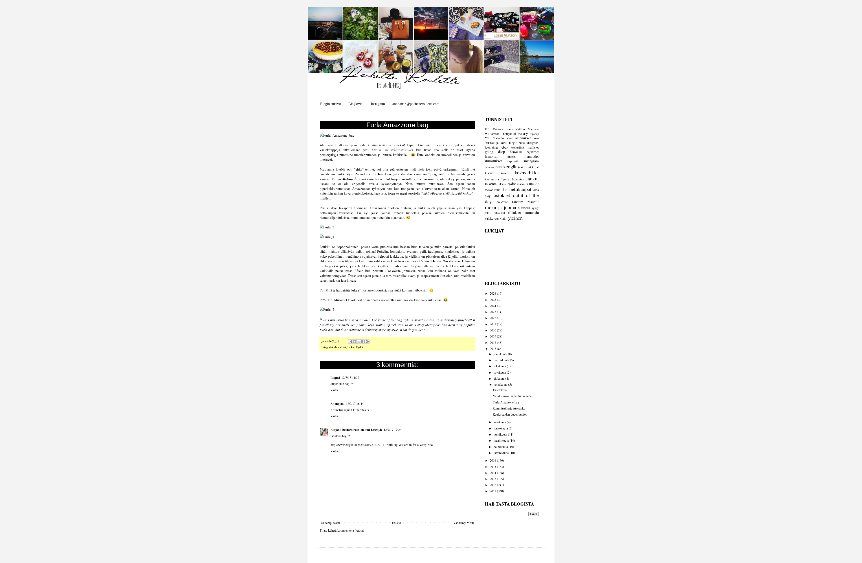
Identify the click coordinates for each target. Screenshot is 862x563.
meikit (534, 183)
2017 (493, 348)
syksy (535, 208)
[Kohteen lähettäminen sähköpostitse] (350, 341)
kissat (489, 172)
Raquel (335, 377)
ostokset (502, 195)
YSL (488, 138)
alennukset (340, 347)
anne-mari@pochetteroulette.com (415, 104)
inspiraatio (513, 161)
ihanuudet (531, 156)
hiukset (511, 156)
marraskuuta (502, 360)
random (517, 201)
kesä (520, 167)
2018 (493, 342)
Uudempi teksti (330, 523)
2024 (493, 306)
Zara (509, 138)
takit (487, 212)
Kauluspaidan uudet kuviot (510, 414)
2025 (493, 300)
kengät (510, 166)
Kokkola (498, 129)
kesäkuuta (500, 422)
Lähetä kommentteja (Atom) (346, 530)
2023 (493, 312)
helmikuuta (501, 447)
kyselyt (505, 179)
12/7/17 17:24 (392, 429)
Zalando (498, 138)
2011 (493, 491)
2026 (493, 293)
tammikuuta (502, 453)
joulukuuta (501, 354)
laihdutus (518, 179)
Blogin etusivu (330, 104)
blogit (513, 142)
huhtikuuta (501, 434)
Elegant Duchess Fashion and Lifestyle (356, 429)
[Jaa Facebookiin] (363, 341)
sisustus (524, 207)
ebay (504, 147)
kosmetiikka (527, 172)
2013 (493, 479)
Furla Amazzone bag (506, 402)
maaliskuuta (502, 440)
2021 (493, 324)
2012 (493, 485)
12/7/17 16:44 (355, 403)
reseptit (533, 201)
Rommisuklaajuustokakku (509, 408)
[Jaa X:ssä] (358, 341)
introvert (489, 167)
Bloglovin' (355, 104)
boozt (522, 142)
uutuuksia (531, 212)
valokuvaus (492, 218)
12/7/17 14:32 (350, 377)
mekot (489, 190)
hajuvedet (533, 152)
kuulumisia (492, 179)
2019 (493, 336)
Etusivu (397, 523)
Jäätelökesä (500, 390)
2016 (493, 460)
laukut (351, 347)
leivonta (491, 183)
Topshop (534, 134)
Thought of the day (514, 133)
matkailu (522, 184)
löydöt (359, 347)
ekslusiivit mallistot (525, 147)
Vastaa (334, 390)
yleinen (515, 217)
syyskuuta (500, 372)
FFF (487, 129)
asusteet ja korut (496, 142)
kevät (527, 167)
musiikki (501, 189)
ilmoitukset (493, 160)
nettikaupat (520, 189)
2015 (493, 466)
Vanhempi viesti (463, 523)
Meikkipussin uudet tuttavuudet (512, 396)
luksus (502, 184)
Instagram (378, 104)
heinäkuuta (501, 384)
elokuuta (499, 378)
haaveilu (516, 151)
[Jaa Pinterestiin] (367, 341)
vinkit (503, 218)
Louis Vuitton (515, 129)
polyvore (502, 202)
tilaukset (514, 212)
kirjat (535, 167)
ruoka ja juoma (500, 207)
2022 (493, 318)
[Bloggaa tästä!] (354, 341)
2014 (493, 473)
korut (504, 173)
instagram (531, 160)
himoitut (491, 156)
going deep (495, 151)
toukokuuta (501, 428)
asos (536, 138)
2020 (493, 330)
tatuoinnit (499, 213)
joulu (498, 166)
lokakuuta (500, 366)
